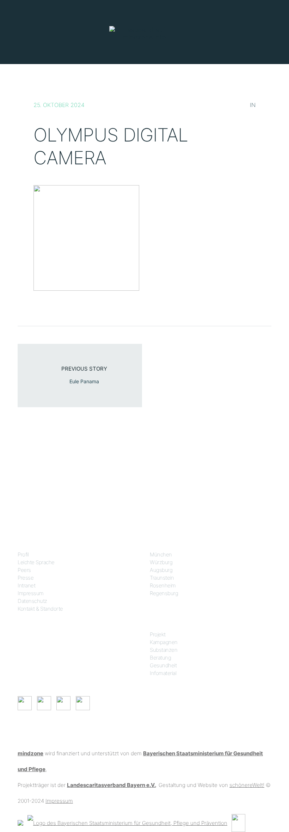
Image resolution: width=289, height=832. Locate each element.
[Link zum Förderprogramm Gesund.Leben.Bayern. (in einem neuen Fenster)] (20, 822)
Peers (24, 570)
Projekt (158, 634)
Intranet (26, 585)
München (161, 554)
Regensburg (164, 593)
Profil (23, 554)
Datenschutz (32, 601)
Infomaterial (163, 673)
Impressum (31, 593)
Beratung (160, 657)
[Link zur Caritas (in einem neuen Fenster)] (238, 822)
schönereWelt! (246, 785)
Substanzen (163, 650)
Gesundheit (163, 665)
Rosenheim (163, 585)
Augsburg (161, 570)
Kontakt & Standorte (40, 608)
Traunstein (162, 577)
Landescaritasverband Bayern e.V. (111, 785)
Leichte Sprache (36, 562)
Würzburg (161, 562)
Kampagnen (164, 642)
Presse (25, 577)
